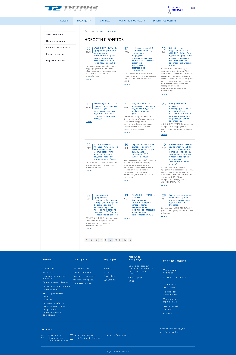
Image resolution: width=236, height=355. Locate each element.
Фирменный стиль (55, 61)
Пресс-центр (84, 21)
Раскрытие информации (132, 21)
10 (115, 240)
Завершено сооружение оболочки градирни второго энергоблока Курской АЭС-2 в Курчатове (181, 200)
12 (125, 240)
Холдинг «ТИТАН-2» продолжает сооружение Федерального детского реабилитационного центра (144, 109)
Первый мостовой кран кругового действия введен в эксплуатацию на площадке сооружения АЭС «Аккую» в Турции (143, 151)
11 (120, 240)
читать (89, 79)
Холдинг (64, 21)
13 (129, 240)
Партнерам (104, 21)
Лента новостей (54, 35)
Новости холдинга (55, 41)
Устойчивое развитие (164, 21)
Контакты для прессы (57, 54)
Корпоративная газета (58, 48)
